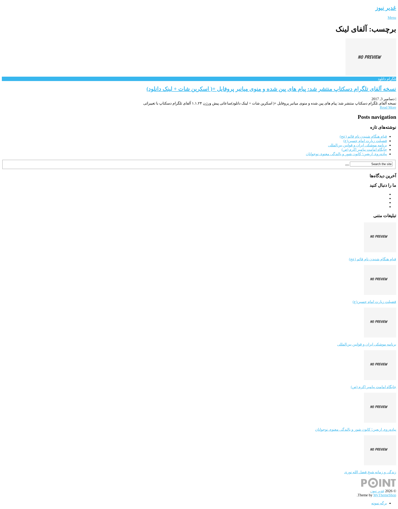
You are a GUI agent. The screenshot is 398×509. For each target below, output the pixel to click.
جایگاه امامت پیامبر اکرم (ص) (364, 149)
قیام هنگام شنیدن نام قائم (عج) (363, 136)
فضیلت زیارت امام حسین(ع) (365, 141)
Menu (392, 18)
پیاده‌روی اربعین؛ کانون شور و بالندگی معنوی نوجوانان (346, 154)
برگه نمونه (379, 503)
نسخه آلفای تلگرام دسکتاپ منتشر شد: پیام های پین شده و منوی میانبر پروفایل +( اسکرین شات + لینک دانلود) (271, 89)
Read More (388, 107)
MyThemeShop (384, 495)
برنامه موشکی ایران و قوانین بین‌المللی (357, 145)
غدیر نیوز (385, 8)
